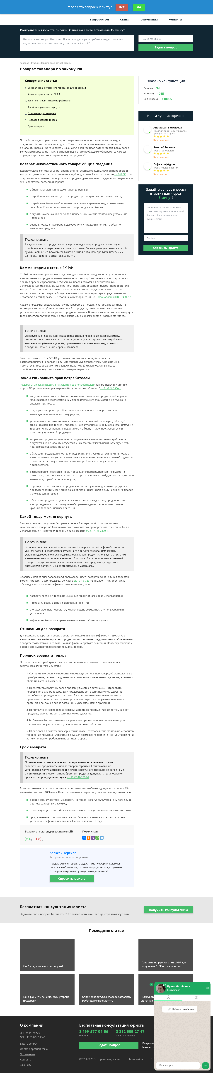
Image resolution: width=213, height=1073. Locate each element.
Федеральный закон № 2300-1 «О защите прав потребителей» (57, 384)
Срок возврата (36, 126)
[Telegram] (102, 838)
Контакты (175, 19)
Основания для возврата (42, 113)
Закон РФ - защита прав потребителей (49, 100)
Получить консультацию (168, 910)
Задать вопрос (166, 47)
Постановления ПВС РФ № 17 (113, 297)
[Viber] (93, 838)
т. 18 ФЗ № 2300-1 (110, 388)
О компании (149, 19)
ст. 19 (77, 580)
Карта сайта (135, 1059)
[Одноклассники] (88, 838)
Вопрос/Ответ (99, 19)
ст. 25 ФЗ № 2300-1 (97, 531)
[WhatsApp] (97, 838)
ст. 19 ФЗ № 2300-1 (78, 777)
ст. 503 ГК (120, 174)
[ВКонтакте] (84, 838)
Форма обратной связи (34, 1049)
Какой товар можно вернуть (44, 106)
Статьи (125, 19)
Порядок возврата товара (42, 119)
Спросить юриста (71, 879)
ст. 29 (86, 580)
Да (139, 7)
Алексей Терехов (63, 853)
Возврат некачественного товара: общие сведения (57, 87)
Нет (122, 7)
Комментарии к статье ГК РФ (44, 94)
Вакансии (25, 1065)
